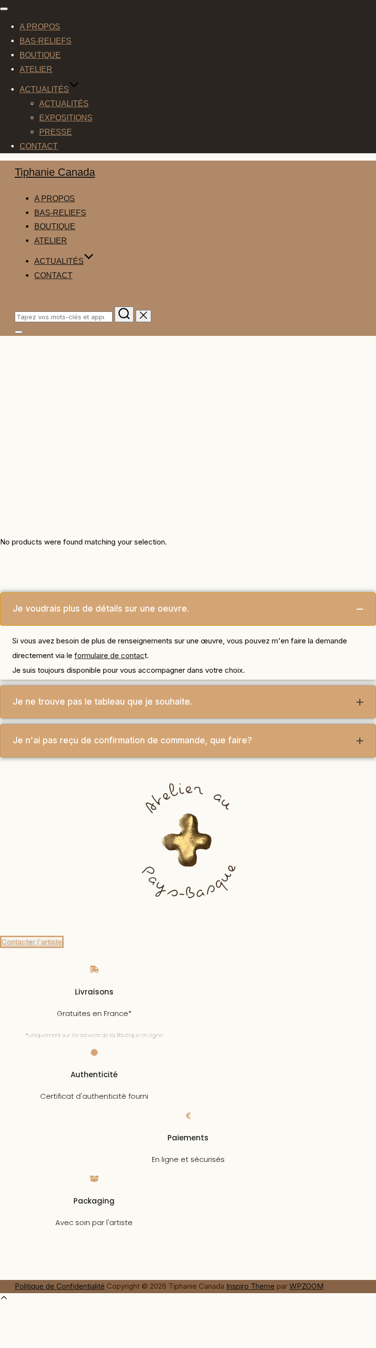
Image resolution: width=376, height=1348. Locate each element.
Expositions (66, 118)
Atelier (36, 69)
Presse (55, 132)
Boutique (40, 55)
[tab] (188, 609)
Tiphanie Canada (55, 172)
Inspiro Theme (250, 1286)
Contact (39, 146)
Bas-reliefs (45, 41)
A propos (40, 27)
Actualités (44, 89)
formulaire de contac (109, 655)
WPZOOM (306, 1286)
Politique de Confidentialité (60, 1286)
